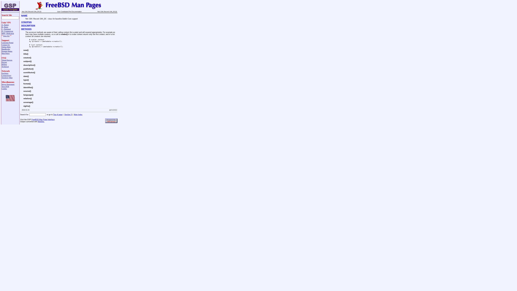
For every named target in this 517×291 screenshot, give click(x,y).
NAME (24, 16)
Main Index (78, 115)
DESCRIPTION (28, 26)
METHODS (26, 29)
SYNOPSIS (26, 22)
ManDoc (41, 122)
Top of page (57, 115)
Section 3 (68, 115)
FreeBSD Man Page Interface (43, 120)
